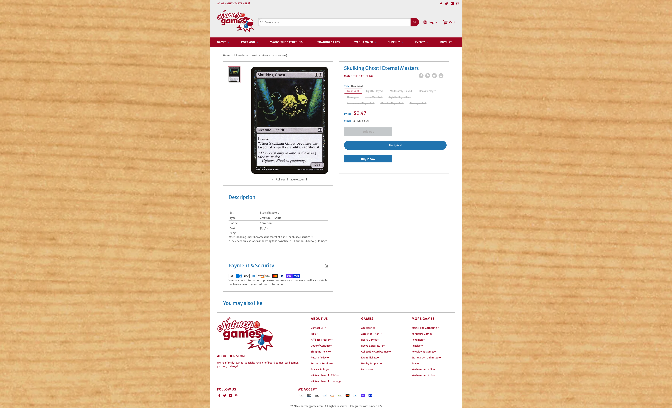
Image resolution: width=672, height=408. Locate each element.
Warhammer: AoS (422, 375)
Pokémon (249, 42)
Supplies (395, 42)
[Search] (415, 22)
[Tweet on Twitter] (434, 75)
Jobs (313, 333)
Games (222, 42)
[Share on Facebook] (421, 75)
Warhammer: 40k (422, 369)
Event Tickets (369, 357)
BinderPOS (375, 406)
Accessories (368, 327)
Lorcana (365, 369)
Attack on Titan (370, 333)
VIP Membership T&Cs (324, 375)
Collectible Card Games (374, 351)
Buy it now (368, 159)
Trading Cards (329, 42)
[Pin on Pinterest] (427, 75)
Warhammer (364, 42)
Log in (433, 22)
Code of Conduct (320, 345)
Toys (414, 363)
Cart (452, 22)
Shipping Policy (320, 351)
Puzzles (416, 345)
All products (241, 55)
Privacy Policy (319, 369)
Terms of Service (320, 363)
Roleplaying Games (423, 351)
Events (421, 42)
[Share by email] (441, 75)
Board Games (369, 339)
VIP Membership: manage (326, 381)
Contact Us (317, 327)
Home (226, 55)
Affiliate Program (321, 339)
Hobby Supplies (370, 363)
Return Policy (319, 357)
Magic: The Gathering (287, 42)
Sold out (368, 131)
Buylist (446, 42)
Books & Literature (372, 345)
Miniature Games (422, 333)
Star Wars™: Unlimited (425, 357)
